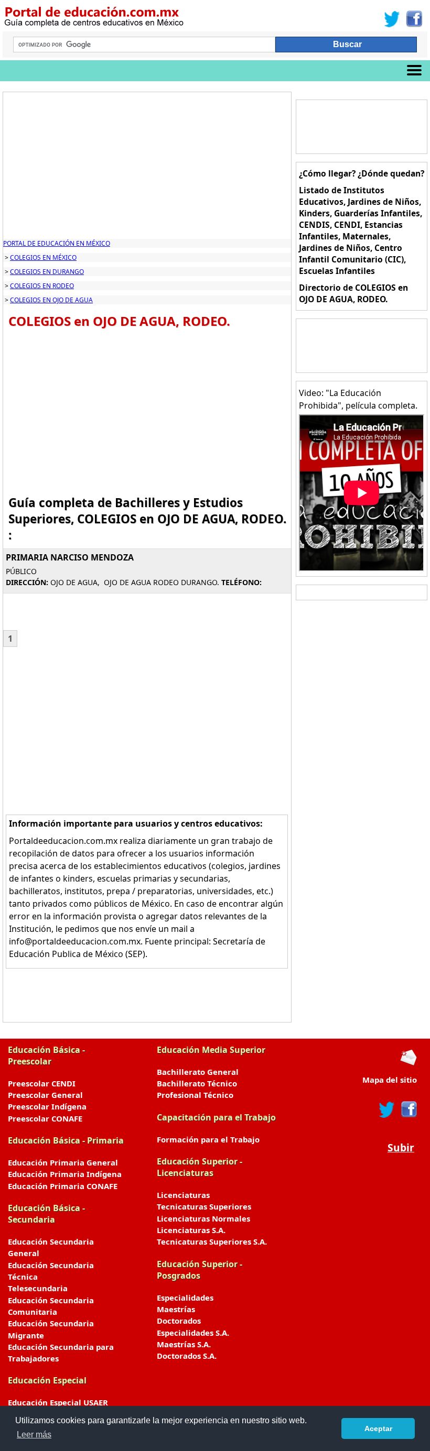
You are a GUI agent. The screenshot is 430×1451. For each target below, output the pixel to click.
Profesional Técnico (195, 1095)
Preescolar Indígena (47, 1106)
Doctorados (179, 1320)
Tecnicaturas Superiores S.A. (212, 1241)
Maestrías (176, 1309)
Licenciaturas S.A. (191, 1230)
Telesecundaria (38, 1288)
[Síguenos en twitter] (387, 1109)
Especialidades (185, 1297)
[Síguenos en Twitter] (392, 18)
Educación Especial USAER (58, 1402)
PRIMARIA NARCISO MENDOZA (70, 557)
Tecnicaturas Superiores (204, 1206)
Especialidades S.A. (193, 1332)
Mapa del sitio (389, 1079)
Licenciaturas (183, 1195)
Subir (401, 1147)
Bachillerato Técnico (197, 1083)
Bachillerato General (198, 1072)
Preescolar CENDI (42, 1083)
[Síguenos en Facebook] (413, 18)
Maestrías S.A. (184, 1344)
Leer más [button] (34, 1434)
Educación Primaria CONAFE (62, 1186)
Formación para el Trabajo (208, 1139)
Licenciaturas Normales (203, 1218)
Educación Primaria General (63, 1162)
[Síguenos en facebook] (408, 1109)
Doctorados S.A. (187, 1355)
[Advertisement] (147, 165)
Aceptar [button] (378, 1428)
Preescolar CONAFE (45, 1118)
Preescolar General (45, 1095)
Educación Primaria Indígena (65, 1174)
